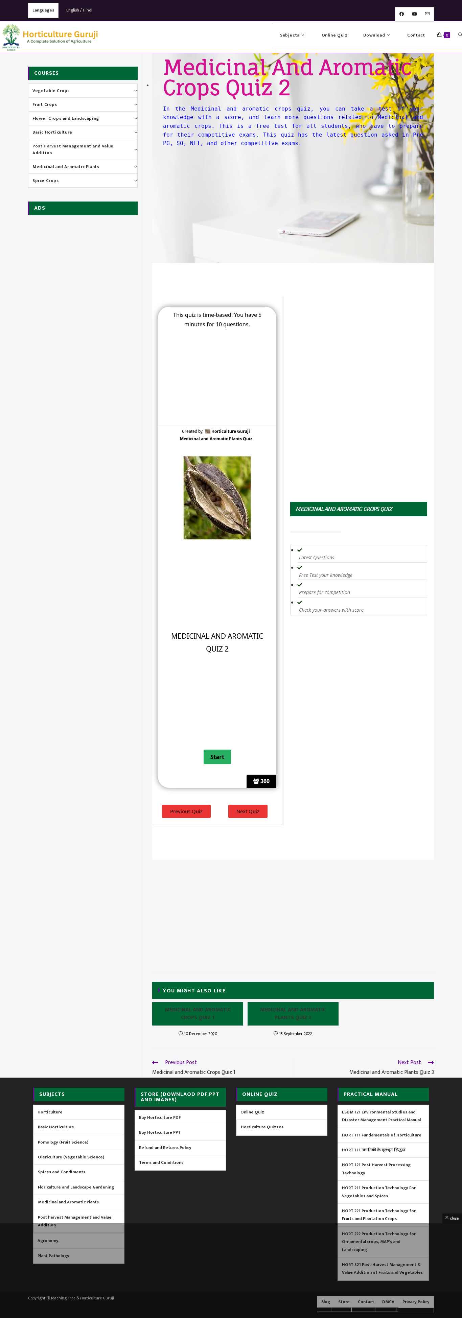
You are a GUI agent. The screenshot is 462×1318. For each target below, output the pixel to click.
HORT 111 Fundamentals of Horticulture (381, 1135)
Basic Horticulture (52, 132)
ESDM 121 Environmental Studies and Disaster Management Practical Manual (381, 1116)
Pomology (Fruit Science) (63, 1142)
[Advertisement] (293, 202)
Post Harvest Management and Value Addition (73, 149)
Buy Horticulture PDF (160, 1117)
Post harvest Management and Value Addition (75, 1221)
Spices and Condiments (61, 1172)
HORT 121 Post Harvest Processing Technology (376, 1168)
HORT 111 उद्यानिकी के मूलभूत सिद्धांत (374, 1150)
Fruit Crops (44, 104)
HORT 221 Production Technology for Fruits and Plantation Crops (379, 1214)
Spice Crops (45, 180)
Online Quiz (252, 1112)
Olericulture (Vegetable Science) (71, 1157)
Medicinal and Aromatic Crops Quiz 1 (198, 1013)
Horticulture (50, 1112)
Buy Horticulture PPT (160, 1132)
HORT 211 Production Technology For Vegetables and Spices (379, 1191)
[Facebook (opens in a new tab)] (401, 14)
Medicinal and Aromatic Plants (65, 166)
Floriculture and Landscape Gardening (76, 1187)
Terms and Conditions (161, 1162)
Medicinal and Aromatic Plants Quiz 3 (293, 1013)
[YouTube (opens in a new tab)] (414, 14)
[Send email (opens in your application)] (427, 14)
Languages (43, 10)
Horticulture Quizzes (262, 1127)
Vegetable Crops (51, 90)
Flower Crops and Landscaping (65, 118)
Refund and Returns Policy (165, 1147)
